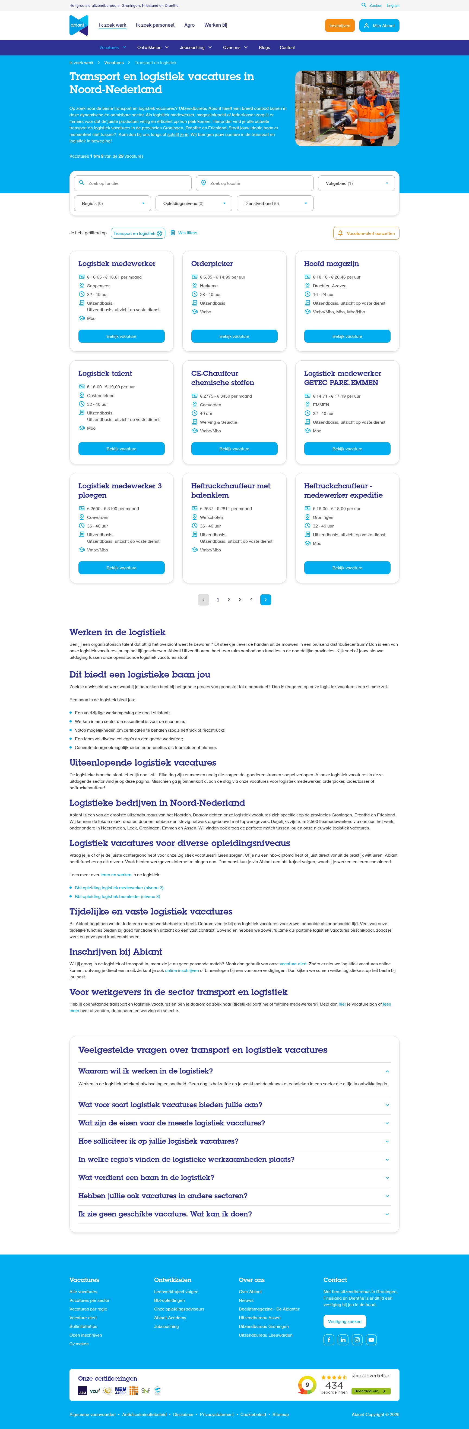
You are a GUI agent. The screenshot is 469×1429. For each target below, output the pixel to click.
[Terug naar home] (78, 25)
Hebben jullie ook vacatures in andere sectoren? (163, 1196)
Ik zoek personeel (155, 25)
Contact (287, 48)
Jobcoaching (192, 48)
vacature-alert (293, 964)
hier (342, 1004)
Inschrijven (339, 26)
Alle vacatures (83, 1292)
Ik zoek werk (112, 25)
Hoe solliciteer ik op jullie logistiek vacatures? (158, 1141)
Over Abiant (250, 1292)
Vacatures (109, 48)
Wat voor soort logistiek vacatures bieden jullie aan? (170, 1105)
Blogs (264, 48)
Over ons (231, 48)
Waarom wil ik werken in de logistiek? (145, 1071)
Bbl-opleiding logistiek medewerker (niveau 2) (119, 888)
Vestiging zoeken (345, 1322)
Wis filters (187, 233)
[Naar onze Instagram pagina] (357, 1339)
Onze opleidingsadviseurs (179, 1309)
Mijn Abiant (384, 26)
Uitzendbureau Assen (260, 1318)
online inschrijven (182, 971)
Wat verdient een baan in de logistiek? (146, 1178)
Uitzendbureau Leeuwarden (266, 1335)
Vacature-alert (83, 1318)
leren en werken (115, 875)
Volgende (265, 599)
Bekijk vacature (122, 337)
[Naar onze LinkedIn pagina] (343, 1339)
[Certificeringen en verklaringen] (82, 1390)
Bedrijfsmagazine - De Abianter (269, 1309)
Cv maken (79, 1344)
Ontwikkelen (149, 48)
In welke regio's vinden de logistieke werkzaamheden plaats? (186, 1159)
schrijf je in (177, 135)
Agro (189, 25)
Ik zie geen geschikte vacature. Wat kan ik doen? (165, 1214)
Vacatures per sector (89, 1301)
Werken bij (215, 25)
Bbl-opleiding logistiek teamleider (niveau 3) (117, 897)
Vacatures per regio (88, 1309)
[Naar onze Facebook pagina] (329, 1339)
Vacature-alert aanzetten (371, 234)
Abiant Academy (170, 1318)
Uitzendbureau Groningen (264, 1327)
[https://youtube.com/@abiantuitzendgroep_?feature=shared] (371, 1339)
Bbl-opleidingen (169, 1301)
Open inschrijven (85, 1335)
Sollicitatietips (83, 1327)
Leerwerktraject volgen (176, 1292)
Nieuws (246, 1301)
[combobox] (133, 183)
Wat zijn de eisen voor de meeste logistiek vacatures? (171, 1123)
